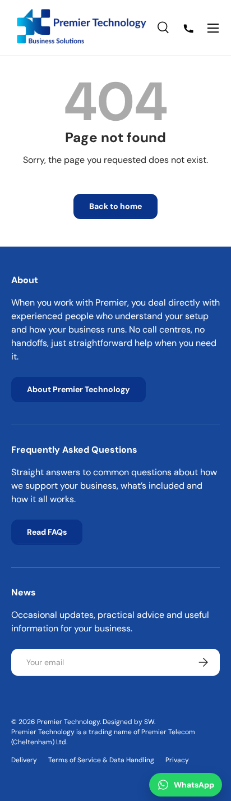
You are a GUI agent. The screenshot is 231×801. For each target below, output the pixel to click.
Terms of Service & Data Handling (101, 760)
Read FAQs (47, 532)
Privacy (177, 760)
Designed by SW (128, 721)
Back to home (115, 206)
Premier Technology (68, 721)
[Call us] (188, 28)
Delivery (24, 760)
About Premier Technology (78, 389)
